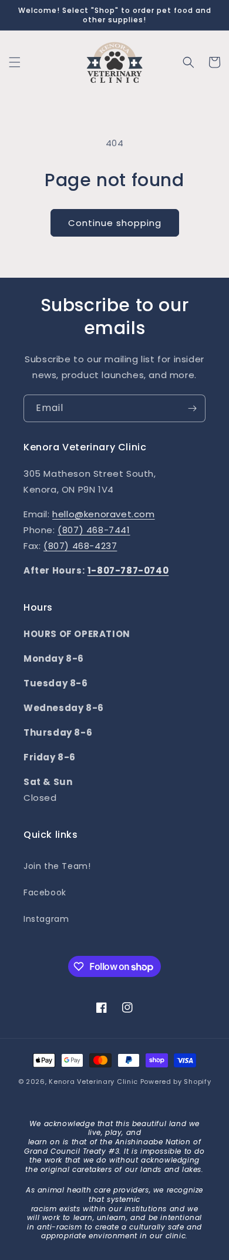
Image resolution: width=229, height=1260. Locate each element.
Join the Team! (56, 866)
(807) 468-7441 (94, 530)
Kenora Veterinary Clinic (93, 1081)
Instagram (46, 919)
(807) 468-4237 (80, 546)
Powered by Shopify (175, 1081)
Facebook (44, 892)
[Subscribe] (192, 408)
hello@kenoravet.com (103, 514)
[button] (15, 62)
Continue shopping (114, 223)
